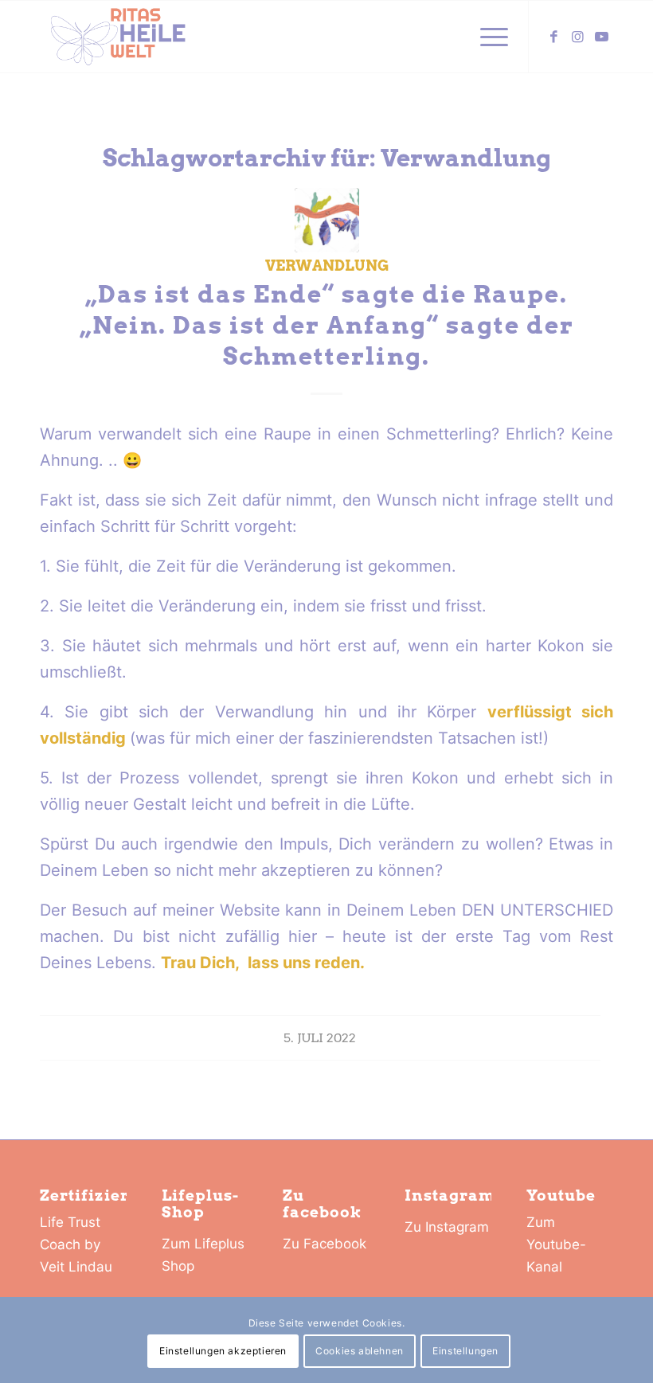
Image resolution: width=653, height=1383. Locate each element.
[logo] (118, 36)
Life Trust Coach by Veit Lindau (76, 1244)
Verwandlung (327, 265)
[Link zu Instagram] (577, 37)
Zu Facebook (324, 1244)
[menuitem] (486, 36)
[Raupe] (327, 220)
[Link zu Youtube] (601, 37)
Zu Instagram (447, 1227)
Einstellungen (465, 1351)
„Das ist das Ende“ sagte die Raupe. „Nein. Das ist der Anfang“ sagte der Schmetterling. (327, 324)
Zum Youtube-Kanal (556, 1244)
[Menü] (486, 36)
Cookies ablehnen (359, 1351)
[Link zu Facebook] (553, 37)
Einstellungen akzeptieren (223, 1351)
